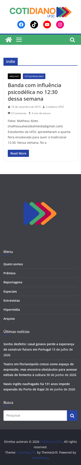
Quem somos (13, 264)
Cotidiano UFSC (55, 107)
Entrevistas (11, 300)
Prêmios (9, 273)
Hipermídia (11, 309)
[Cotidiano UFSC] (8, 39)
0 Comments (19, 113)
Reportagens (12, 282)
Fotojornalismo (34, 76)
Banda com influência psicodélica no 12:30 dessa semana (34, 91)
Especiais (10, 291)
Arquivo (14, 76)
